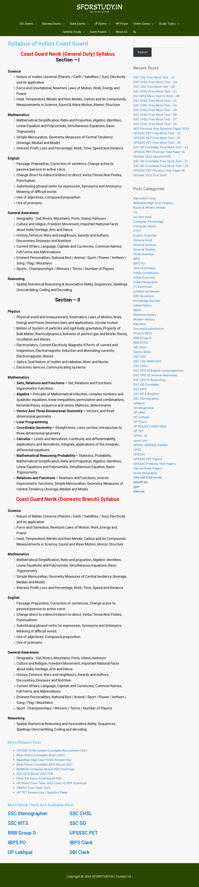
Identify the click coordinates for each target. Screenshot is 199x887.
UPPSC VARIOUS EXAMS (150, 445)
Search (142, 52)
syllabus (139, 403)
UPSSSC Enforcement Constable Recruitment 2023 (52, 750)
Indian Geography (145, 282)
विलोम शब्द (138, 491)
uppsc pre (140, 440)
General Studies (144, 249)
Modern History (144, 319)
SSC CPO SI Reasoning (149, 380)
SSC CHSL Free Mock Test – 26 (155, 124)
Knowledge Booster (147, 301)
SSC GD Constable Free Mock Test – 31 (160, 161)
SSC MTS (18, 823)
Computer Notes (144, 226)
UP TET (138, 431)
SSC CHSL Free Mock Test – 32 (155, 91)
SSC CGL (139, 356)
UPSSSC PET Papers (147, 459)
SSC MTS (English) (146, 394)
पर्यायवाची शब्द (140, 482)
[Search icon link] (134, 32)
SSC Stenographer (28, 813)
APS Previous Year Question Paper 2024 (161, 128)
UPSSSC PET (84, 833)
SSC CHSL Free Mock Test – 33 (155, 82)
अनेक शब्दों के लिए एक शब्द (147, 477)
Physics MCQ (142, 333)
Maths (137, 310)
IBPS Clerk (81, 842)
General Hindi (142, 240)
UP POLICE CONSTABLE (150, 426)
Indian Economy (144, 277)
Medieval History (144, 314)
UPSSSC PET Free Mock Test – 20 (157, 142)
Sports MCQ (141, 352)
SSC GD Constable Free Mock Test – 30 (160, 166)
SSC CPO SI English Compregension (158, 370)
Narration (139, 324)
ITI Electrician (142, 287)
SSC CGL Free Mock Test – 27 (154, 77)
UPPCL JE (140, 436)
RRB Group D (22, 833)
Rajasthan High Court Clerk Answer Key (44, 760)
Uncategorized (143, 408)
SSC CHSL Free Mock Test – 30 (155, 105)
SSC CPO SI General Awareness (155, 375)
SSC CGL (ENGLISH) (147, 361)
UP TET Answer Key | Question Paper (42, 792)
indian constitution (146, 273)
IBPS (136, 259)
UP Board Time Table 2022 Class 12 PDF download (51, 783)
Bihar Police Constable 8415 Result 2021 (44, 764)
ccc (135, 212)
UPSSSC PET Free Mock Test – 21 (156, 138)
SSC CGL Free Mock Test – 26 (154, 86)
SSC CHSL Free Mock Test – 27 (155, 119)
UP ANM (139, 412)
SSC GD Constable (146, 384)
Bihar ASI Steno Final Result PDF (39, 778)
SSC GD (78, 823)
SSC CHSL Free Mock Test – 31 (154, 100)
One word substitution (148, 328)
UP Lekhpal (20, 852)
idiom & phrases (144, 268)
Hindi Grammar (143, 254)
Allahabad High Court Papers (153, 203)
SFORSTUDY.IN (99, 6)
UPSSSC (139, 454)
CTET (137, 231)
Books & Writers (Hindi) (149, 207)
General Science (144, 245)
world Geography (145, 473)
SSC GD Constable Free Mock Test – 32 (160, 147)
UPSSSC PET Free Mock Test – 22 (157, 133)
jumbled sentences (146, 291)
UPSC (137, 450)
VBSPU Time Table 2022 (33, 788)
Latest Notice (142, 305)
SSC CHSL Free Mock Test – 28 (155, 114)
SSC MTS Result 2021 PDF (35, 774)
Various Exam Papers (147, 468)
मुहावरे (136, 487)
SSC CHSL (81, 813)
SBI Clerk (80, 852)
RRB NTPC (140, 342)
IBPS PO (17, 842)
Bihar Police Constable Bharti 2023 (41, 755)
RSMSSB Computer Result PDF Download (45, 769)
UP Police (140, 422)
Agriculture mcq (144, 198)
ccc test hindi (142, 217)
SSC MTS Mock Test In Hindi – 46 (156, 96)
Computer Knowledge (148, 221)
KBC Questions (143, 296)
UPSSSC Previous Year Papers (154, 464)
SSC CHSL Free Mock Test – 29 (155, 110)
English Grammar (145, 235)
